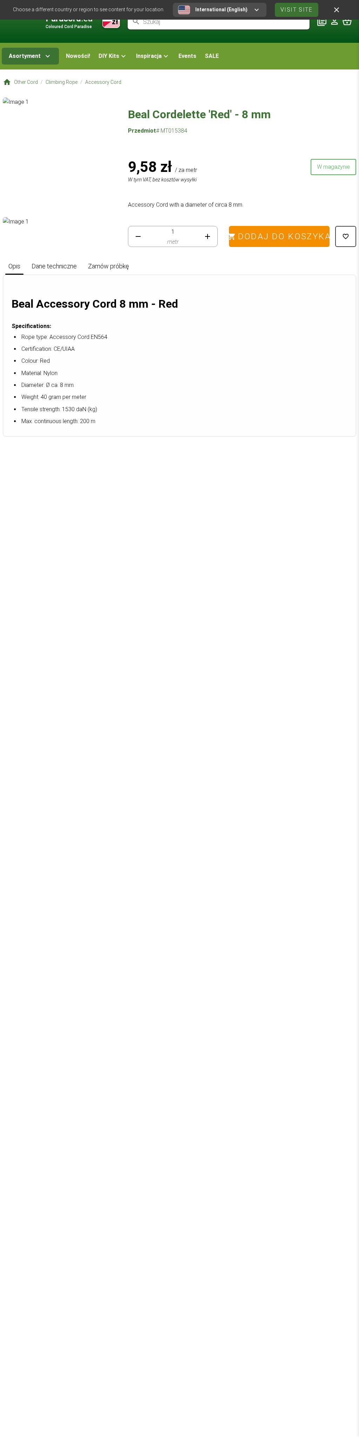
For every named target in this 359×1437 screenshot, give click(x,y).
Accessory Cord (103, 82)
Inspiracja (149, 56)
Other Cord (26, 82)
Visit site (296, 9)
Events (187, 56)
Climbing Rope (61, 82)
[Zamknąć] (336, 10)
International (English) (221, 9)
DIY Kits (109, 56)
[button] (113, 56)
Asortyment (25, 56)
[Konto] (334, 21)
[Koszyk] (347, 21)
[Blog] (322, 21)
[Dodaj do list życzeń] (345, 236)
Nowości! (78, 56)
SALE (212, 56)
